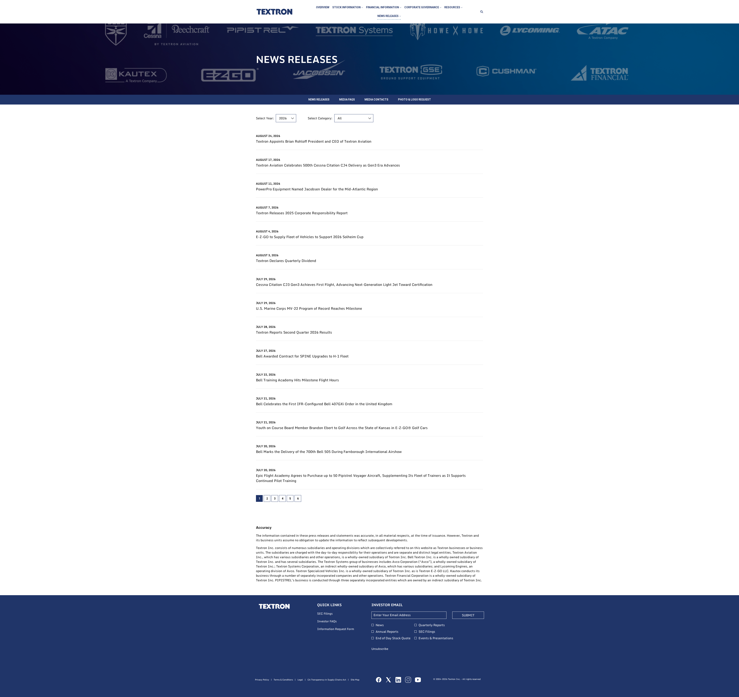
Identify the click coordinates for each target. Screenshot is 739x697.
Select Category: (320, 118)
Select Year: (265, 118)
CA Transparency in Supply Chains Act (327, 679)
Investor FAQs (332, 621)
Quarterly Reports (432, 625)
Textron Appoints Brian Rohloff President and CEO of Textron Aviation (313, 141)
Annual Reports (387, 631)
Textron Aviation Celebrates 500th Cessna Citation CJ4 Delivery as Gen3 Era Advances (328, 165)
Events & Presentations (436, 638)
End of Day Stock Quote (393, 638)
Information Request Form (340, 629)
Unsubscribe (379, 648)
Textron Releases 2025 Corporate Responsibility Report (302, 213)
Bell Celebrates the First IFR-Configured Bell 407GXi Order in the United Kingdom (324, 404)
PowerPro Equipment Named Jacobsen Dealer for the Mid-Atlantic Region (317, 189)
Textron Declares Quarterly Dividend (286, 260)
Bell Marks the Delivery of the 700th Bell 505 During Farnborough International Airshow (329, 451)
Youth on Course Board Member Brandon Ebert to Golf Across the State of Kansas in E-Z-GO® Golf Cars (342, 427)
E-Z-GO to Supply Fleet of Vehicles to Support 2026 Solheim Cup (310, 236)
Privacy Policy (262, 679)
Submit (468, 615)
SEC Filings (330, 613)
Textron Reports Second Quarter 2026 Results (294, 332)
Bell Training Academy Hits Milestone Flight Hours (297, 380)
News (380, 625)
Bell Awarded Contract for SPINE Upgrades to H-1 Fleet (302, 356)
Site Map (355, 679)
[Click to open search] (480, 11)
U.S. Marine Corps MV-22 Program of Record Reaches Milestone (309, 308)
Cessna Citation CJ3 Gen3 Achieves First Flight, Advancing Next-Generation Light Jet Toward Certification (344, 284)
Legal (300, 679)
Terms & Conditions (283, 679)
